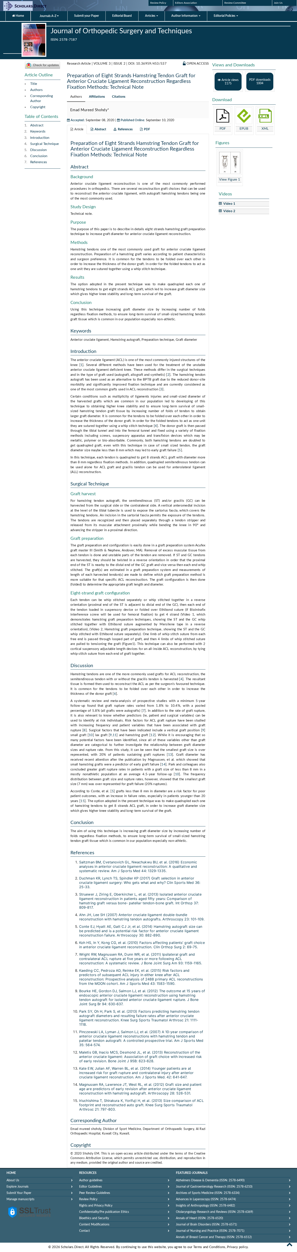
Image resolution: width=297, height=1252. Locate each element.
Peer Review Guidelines (94, 1193)
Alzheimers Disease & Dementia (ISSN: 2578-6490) (210, 1180)
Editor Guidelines (90, 1186)
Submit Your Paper (19, 1193)
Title (33, 84)
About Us (13, 1180)
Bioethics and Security (94, 1218)
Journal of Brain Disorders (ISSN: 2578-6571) (206, 1224)
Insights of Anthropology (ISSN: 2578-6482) (205, 1205)
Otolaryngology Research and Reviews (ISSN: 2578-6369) (214, 1211)
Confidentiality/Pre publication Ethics (104, 1211)
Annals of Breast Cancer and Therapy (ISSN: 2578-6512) (214, 1237)
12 (152, 735)
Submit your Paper (86, 15)
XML (265, 128)
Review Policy (158, 3)
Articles (150, 15)
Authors (36, 90)
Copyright (37, 107)
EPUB (244, 128)
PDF (223, 128)
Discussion (38, 150)
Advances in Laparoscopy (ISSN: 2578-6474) (206, 1199)
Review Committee (235, 3)
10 (91, 735)
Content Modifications (94, 1224)
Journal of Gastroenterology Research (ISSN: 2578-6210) (214, 1186)
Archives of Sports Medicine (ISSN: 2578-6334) (208, 1193)
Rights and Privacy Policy (95, 1205)
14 (163, 764)
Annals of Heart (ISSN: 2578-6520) (199, 1218)
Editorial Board (122, 15)
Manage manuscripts (20, 1199)
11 (115, 735)
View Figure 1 (229, 179)
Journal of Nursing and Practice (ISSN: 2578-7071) (210, 1230)
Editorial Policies (225, 15)
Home (19, 15)
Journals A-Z (48, 16)
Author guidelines (90, 1180)
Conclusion (38, 156)
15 (82, 801)
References (38, 162)
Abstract (36, 125)
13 (170, 754)
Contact (84, 1230)
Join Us (278, 3)
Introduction (39, 137)
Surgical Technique (44, 144)
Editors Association (186, 3)
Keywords (37, 131)
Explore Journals (17, 1186)
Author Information (184, 15)
